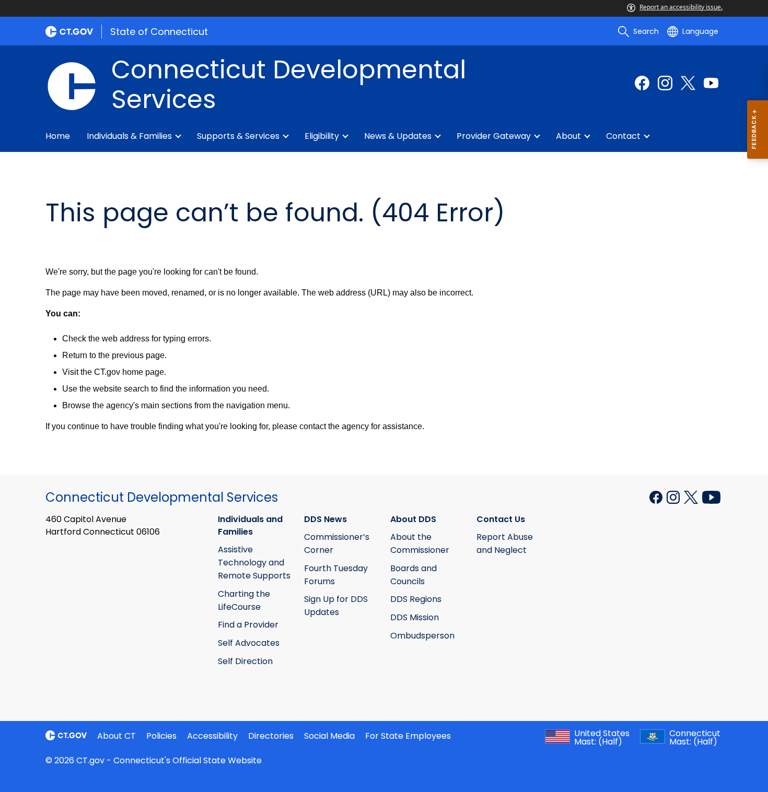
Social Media (329, 736)
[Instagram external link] (665, 83)
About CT (116, 736)
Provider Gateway (494, 136)
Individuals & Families (129, 136)
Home (57, 136)
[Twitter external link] (688, 83)
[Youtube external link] (711, 83)
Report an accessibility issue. (681, 7)
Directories (271, 736)
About (568, 136)
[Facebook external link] (642, 83)
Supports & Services (238, 136)
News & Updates (398, 136)
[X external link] (692, 496)
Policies (161, 736)
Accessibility (212, 736)
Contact (623, 136)
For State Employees (408, 736)
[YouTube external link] (711, 496)
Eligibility (322, 136)
